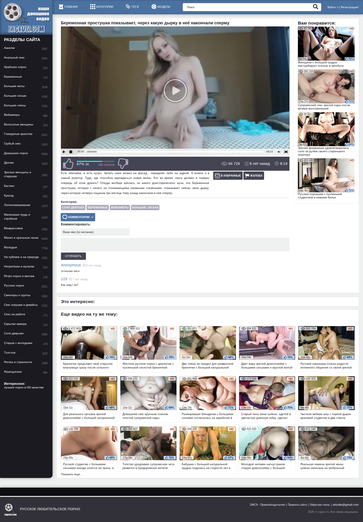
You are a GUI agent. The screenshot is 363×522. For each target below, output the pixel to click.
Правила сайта (297, 504)
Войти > (332, 7)
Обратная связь (320, 504)
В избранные (231, 175)
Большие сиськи (145, 207)
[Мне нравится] (68, 163)
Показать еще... (72, 474)
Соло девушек (73, 207)
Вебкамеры (120, 207)
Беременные (98, 207)
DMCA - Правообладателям (267, 504)
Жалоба (256, 175)
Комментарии (78, 217)
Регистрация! (350, 7)
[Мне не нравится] (123, 163)
